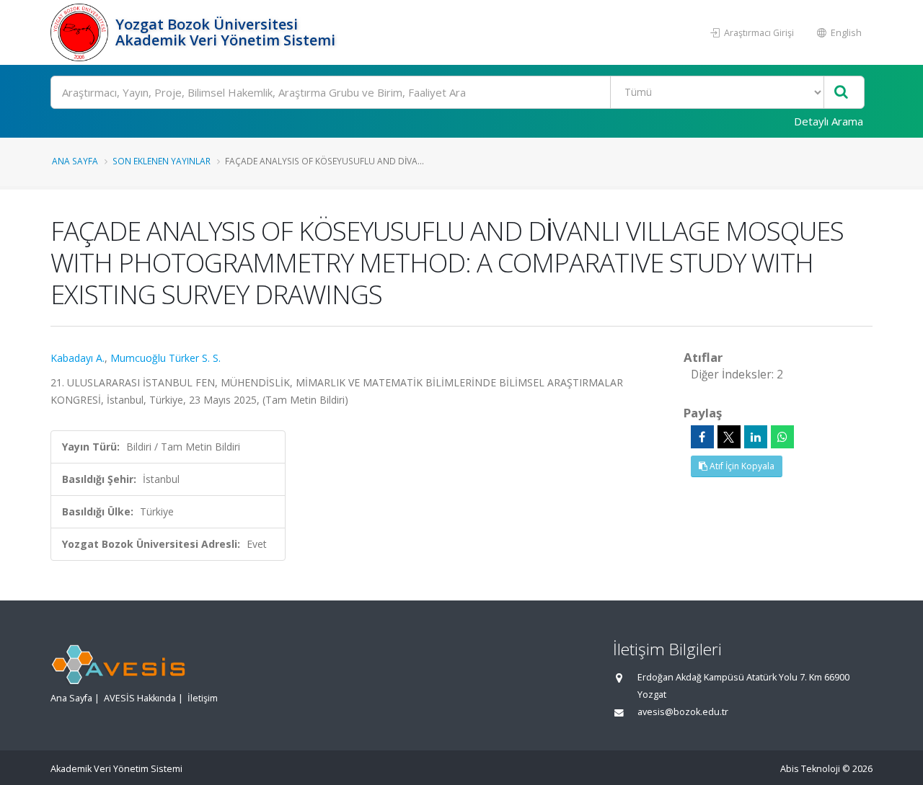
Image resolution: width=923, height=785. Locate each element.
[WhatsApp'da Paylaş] (782, 436)
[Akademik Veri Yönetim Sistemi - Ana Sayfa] (81, 32)
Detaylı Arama (828, 121)
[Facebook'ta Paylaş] (702, 436)
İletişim (202, 698)
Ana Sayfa (75, 161)
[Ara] (841, 92)
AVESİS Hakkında (140, 698)
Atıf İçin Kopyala (740, 466)
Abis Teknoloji (810, 769)
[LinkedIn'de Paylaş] (755, 436)
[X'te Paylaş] (729, 436)
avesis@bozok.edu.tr (682, 712)
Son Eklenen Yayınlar (161, 161)
